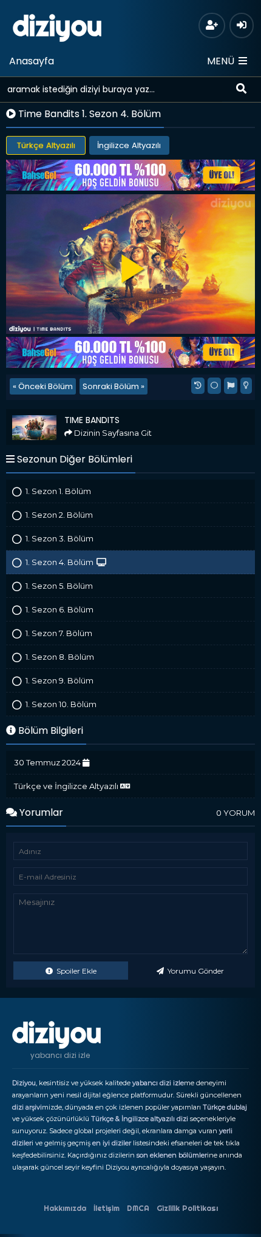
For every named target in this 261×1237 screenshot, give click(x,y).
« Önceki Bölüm (43, 386)
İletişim (106, 1208)
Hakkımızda (65, 1208)
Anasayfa (31, 61)
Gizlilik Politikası (187, 1208)
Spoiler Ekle (76, 970)
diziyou (57, 26)
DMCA (138, 1208)
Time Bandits (35, 414)
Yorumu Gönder (195, 970)
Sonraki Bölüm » (113, 386)
